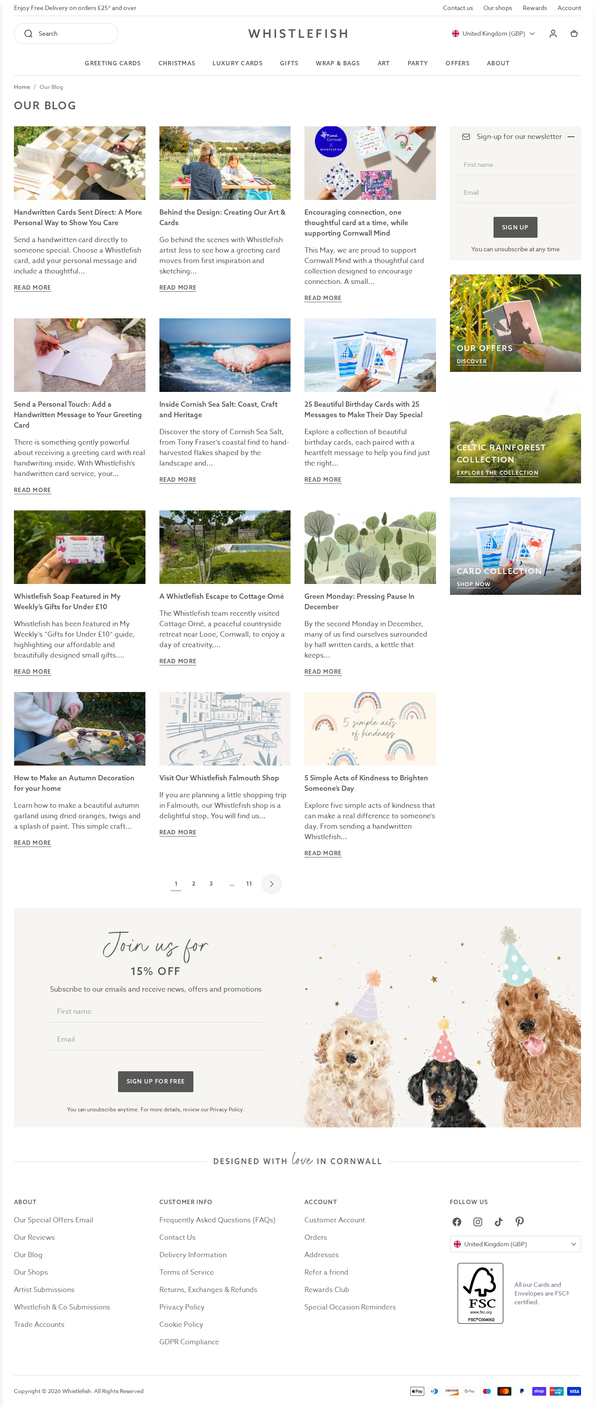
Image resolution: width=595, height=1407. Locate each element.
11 (249, 883)
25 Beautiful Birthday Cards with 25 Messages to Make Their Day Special (363, 409)
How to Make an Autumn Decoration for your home (74, 783)
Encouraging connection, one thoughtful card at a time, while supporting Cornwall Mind (356, 222)
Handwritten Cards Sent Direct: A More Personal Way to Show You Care (78, 217)
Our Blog (51, 87)
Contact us (458, 7)
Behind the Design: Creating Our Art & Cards (222, 217)
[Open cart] (574, 33)
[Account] (553, 33)
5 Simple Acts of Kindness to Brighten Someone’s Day (366, 783)
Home (22, 87)
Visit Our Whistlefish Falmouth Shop (219, 777)
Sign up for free (156, 1081)
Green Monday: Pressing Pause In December (359, 601)
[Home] (297, 33)
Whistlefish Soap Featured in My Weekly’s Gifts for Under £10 (67, 601)
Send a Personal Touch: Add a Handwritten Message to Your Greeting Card (78, 414)
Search (48, 33)
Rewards (535, 7)
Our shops (497, 7)
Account (569, 7)
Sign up (515, 227)
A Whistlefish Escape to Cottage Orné (221, 596)
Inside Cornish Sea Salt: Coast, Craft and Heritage (218, 409)
